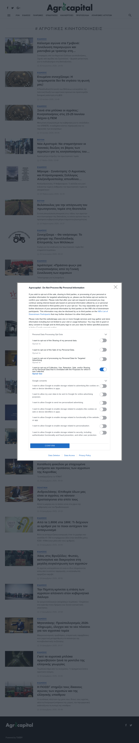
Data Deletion (54, 455)
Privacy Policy (85, 455)
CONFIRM (50, 446)
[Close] (116, 287)
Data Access (69, 455)
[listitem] (69, 334)
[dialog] (69, 372)
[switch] (103, 340)
